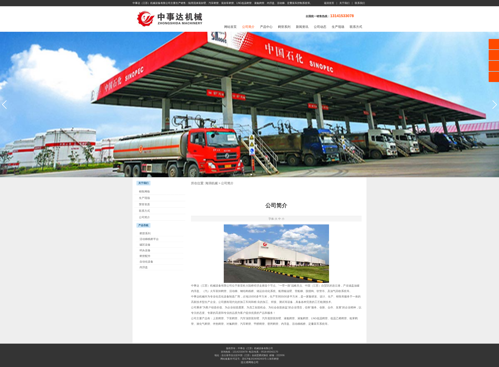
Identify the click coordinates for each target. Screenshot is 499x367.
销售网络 (144, 191)
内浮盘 (144, 267)
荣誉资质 (144, 204)
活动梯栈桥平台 (149, 239)
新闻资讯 (302, 26)
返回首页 (329, 3)
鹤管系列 (284, 26)
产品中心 (266, 26)
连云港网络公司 (249, 362)
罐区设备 (145, 244)
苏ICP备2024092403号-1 (255, 358)
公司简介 (248, 26)
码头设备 (145, 250)
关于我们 (344, 3)
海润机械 (211, 183)
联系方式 (356, 26)
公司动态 (320, 26)
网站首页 (230, 26)
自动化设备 (146, 261)
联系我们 (360, 3)
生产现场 (338, 26)
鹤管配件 (145, 256)
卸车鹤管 (274, 358)
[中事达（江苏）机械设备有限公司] (170, 28)
